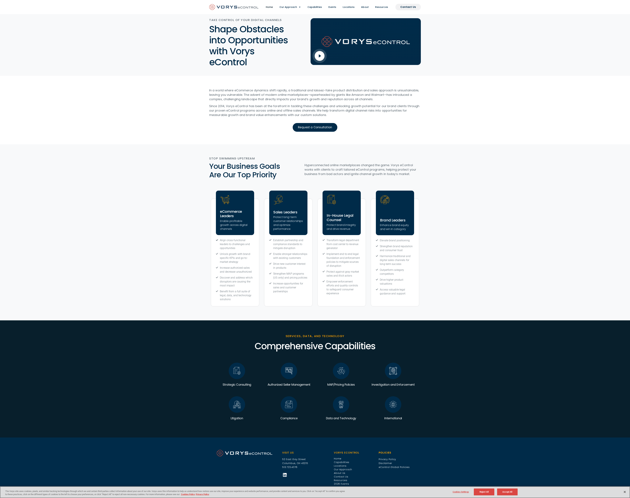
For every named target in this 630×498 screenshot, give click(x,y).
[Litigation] (237, 404)
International (393, 418)
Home (269, 7)
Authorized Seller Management (289, 385)
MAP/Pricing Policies (341, 385)
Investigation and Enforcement (393, 385)
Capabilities (314, 7)
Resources (381, 7)
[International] (393, 404)
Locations (349, 7)
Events (332, 7)
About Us (339, 473)
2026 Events (341, 484)
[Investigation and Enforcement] (393, 371)
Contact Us (341, 476)
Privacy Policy (202, 494)
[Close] (624, 492)
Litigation (237, 418)
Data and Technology (341, 418)
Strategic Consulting (237, 385)
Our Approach (288, 7)
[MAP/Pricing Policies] (341, 371)
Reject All (484, 492)
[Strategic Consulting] (237, 371)
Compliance (289, 418)
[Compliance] (289, 404)
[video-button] (320, 56)
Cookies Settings (461, 492)
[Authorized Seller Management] (289, 371)
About (365, 7)
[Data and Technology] (341, 404)
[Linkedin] (284, 474)
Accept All (507, 492)
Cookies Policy (188, 494)
